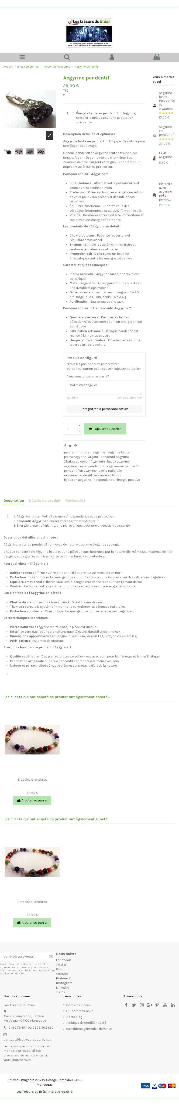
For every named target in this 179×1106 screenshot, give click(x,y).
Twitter (61, 965)
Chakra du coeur (76, 461)
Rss (59, 969)
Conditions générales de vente (89, 1029)
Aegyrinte (98, 461)
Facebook (63, 960)
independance (103, 480)
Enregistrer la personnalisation (104, 409)
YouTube (62, 974)
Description (13, 500)
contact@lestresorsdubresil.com (28, 1039)
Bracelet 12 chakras (32, 780)
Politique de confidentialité (86, 1023)
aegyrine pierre (75, 466)
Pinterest (63, 978)
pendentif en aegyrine (80, 471)
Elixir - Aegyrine (165, 155)
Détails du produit (45, 500)
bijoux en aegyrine (77, 480)
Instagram (64, 983)
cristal (85, 452)
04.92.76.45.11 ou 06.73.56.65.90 (31, 1028)
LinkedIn (62, 988)
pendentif (71, 452)
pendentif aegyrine (114, 457)
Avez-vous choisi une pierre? (88, 376)
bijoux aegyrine (118, 461)
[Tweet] (70, 446)
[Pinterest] (75, 446)
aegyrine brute (118, 452)
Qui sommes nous (79, 1011)
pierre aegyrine (75, 457)
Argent (93, 457)
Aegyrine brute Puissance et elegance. (167, 101)
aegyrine (99, 452)
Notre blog (74, 1017)
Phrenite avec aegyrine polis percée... (165, 191)
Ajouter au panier (108, 429)
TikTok (60, 992)
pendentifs (96, 466)
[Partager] (65, 446)
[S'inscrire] (51, 956)
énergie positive (128, 480)
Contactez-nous (78, 1005)
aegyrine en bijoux (107, 475)
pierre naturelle (110, 471)
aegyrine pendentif (78, 475)
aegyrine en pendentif (123, 466)
